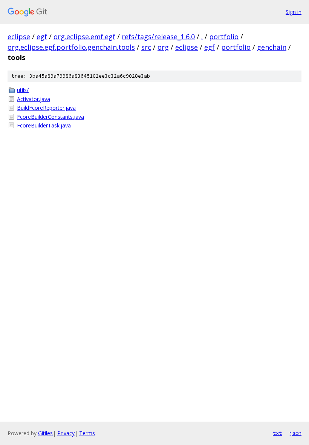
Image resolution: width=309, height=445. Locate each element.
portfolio (224, 36)
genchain (271, 47)
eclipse (19, 36)
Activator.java (33, 99)
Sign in (293, 11)
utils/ (23, 90)
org (163, 47)
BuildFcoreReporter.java (46, 107)
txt (277, 433)
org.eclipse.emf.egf (84, 36)
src (146, 47)
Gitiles (45, 433)
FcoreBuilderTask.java (44, 125)
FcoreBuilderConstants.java (50, 116)
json (295, 433)
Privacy (66, 433)
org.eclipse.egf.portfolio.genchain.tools (71, 47)
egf (42, 36)
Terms (87, 433)
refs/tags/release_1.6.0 (158, 36)
